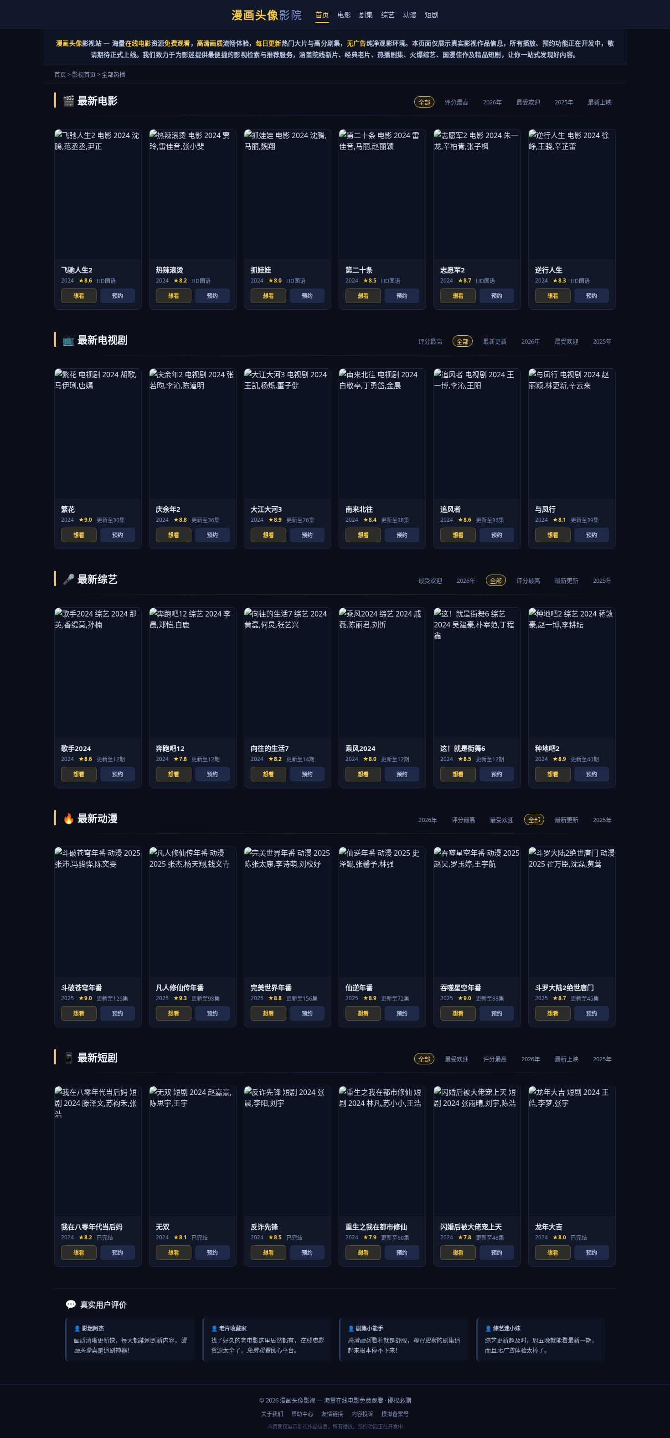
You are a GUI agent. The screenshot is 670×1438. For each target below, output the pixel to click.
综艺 (388, 14)
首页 (322, 14)
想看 (78, 296)
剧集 (366, 14)
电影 (344, 14)
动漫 (410, 14)
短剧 (431, 14)
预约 (117, 296)
